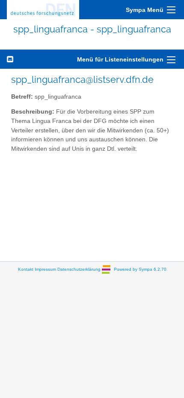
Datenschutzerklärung (79, 269)
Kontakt (25, 269)
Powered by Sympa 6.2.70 (140, 269)
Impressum (45, 269)
